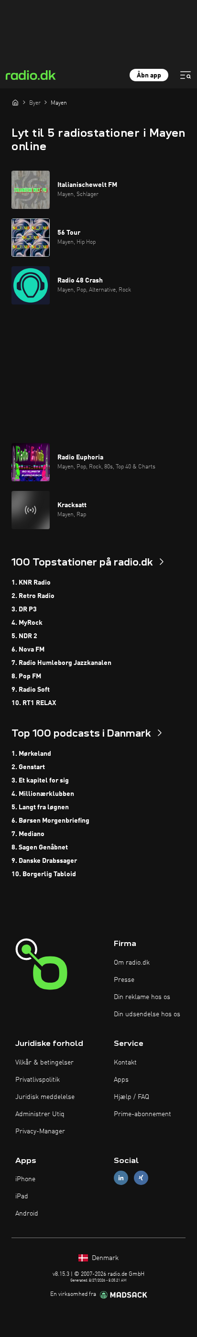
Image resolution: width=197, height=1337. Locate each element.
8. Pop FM (26, 676)
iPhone (25, 1179)
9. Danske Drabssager (44, 861)
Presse (124, 980)
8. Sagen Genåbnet (39, 847)
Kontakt (125, 1062)
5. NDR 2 (24, 636)
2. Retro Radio (33, 596)
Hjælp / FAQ (131, 1097)
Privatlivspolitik (37, 1079)
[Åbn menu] (185, 75)
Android (26, 1213)
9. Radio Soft (30, 689)
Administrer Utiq (40, 1114)
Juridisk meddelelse (45, 1097)
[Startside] (15, 102)
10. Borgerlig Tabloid (43, 874)
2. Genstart (28, 767)
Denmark (104, 1258)
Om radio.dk (132, 962)
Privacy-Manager (40, 1131)
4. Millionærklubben (42, 794)
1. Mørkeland (31, 753)
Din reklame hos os (142, 997)
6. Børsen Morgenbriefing (50, 820)
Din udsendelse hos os (147, 1014)
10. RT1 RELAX (33, 703)
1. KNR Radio (31, 582)
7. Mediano (27, 834)
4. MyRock (27, 623)
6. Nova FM (27, 649)
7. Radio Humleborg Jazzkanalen (61, 663)
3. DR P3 (24, 609)
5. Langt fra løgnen (40, 807)
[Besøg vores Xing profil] (141, 1178)
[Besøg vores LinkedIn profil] (121, 1178)
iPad (21, 1196)
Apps (121, 1079)
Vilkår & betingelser (44, 1062)
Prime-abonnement (142, 1114)
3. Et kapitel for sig (40, 780)
